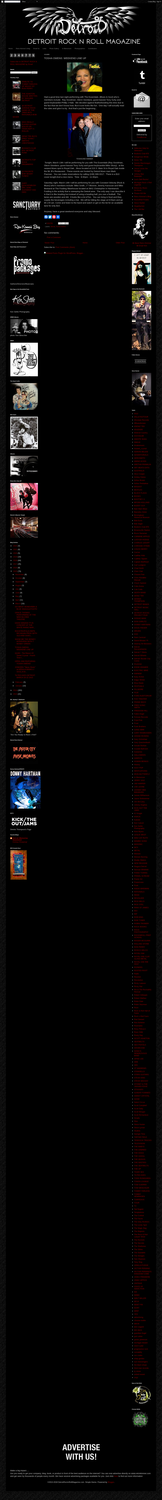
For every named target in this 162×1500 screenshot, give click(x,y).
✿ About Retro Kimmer (141, 243)
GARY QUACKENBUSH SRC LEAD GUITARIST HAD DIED (29, 187)
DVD (136, 634)
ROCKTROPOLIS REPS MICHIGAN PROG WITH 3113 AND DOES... (26, 633)
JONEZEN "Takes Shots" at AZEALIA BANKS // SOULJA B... (25, 669)
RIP (135, 914)
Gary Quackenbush (142, 742)
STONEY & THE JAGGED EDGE (141, 1085)
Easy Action (139, 677)
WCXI (136, 1301)
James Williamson (141, 795)
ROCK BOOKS (140, 927)
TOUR (136, 1203)
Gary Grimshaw (140, 739)
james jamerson (140, 1340)
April (17, 600)
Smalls (137, 1118)
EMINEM (138, 674)
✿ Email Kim (142, 246)
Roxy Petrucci (140, 1029)
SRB (136, 1062)
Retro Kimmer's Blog (142, 196)
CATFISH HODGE (141, 540)
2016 (15, 568)
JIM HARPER (139, 784)
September (20, 582)
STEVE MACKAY (141, 1081)
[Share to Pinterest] (67, 223)
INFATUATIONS (140, 771)
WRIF (136, 1311)
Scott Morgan (139, 1112)
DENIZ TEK (139, 596)
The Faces (138, 1219)
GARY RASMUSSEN (142, 733)
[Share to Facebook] (65, 223)
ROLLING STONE (141, 944)
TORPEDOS (139, 1200)
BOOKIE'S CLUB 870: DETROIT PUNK (29, 150)
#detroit (137, 442)
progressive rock (141, 1349)
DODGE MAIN (140, 618)
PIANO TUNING (140, 873)
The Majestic (139, 1231)
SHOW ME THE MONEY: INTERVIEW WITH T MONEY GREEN (25, 641)
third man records (141, 1368)
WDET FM (138, 1305)
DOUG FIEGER (140, 628)
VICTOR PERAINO (142, 1268)
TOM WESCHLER (141, 1188)
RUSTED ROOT (140, 970)
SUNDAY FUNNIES (142, 1093)
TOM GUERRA (140, 1185)
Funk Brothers (140, 726)
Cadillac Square (140, 559)
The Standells (139, 1253)
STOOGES (138, 1089)
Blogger (111, 1482)
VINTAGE (138, 1283)
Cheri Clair (138, 571)
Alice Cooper (139, 474)
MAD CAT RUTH (141, 838)
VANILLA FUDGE (141, 1265)
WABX (136, 1295)
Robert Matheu (140, 998)
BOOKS (137, 496)
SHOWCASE (139, 1048)
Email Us (36, 48)
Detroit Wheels (140, 655)
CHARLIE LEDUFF (142, 543)
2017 (15, 564)
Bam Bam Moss (140, 509)
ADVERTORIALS (141, 455)
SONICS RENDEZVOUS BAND (140, 1053)
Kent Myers (139, 832)
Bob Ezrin (138, 521)
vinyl (136, 1378)
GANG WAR (139, 730)
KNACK (137, 817)
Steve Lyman (139, 1128)
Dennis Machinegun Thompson (142, 164)
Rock (136, 1008)
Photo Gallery (54, 48)
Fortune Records (141, 717)
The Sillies (138, 1249)
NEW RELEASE (140, 863)
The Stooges (139, 1256)
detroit (53, 226)
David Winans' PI (141, 641)
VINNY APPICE (140, 1280)
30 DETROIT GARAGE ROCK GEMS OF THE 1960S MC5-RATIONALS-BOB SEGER (25, 111)
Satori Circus (139, 1102)
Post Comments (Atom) (65, 247)
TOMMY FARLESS (142, 1191)
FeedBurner (142, 137)
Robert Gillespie (140, 995)
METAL (137, 851)
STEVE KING (139, 1078)
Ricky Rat (138, 986)
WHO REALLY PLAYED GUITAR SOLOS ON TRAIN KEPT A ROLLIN (29, 126)
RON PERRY (139, 947)
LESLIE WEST (140, 835)
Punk (136, 885)
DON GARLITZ (140, 622)
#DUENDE (138, 430)
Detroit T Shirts (140, 652)
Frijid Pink (138, 720)
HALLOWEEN (140, 755)
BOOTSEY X (139, 499)
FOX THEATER (140, 699)
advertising (138, 1317)
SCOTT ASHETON (142, 1038)
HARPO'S (138, 758)
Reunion (137, 977)
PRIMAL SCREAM (141, 876)
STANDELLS (139, 1071)
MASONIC (138, 844)
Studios (137, 1131)
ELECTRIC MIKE (141, 670)
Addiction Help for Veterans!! (141, 149)
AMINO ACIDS (140, 461)
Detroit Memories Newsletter (20, 839)
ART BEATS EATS (141, 468)
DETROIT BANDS (141, 604)
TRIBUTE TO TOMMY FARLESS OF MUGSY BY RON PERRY (29, 85)
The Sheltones (140, 1246)
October (19, 578)
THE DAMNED (140, 1150)
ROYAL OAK (139, 953)
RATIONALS (139, 892)
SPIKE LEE (138, 1059)
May (17, 596)
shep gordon (139, 1359)
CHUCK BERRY (140, 549)
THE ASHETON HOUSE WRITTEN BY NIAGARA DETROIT (29, 97)
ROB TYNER (139, 920)
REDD (136, 895)
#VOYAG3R (139, 436)
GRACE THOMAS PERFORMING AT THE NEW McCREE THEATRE (25, 616)
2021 (15, 549)
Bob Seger (138, 524)
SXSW (137, 1099)
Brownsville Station (142, 530)
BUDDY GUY (139, 506)
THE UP (137, 1169)
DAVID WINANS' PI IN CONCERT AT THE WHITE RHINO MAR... (25, 625)
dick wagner (139, 1327)
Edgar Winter (139, 680)
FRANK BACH (140, 702)
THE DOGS (139, 1153)
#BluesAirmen (140, 423)
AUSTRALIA (139, 471)
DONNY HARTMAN (142, 625)
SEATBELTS (139, 1042)
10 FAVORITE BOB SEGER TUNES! (27, 173)
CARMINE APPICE (142, 536)
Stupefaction (139, 206)
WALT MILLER (140, 1298)
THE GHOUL (139, 1156)
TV (135, 1206)
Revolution (138, 980)
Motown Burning (140, 857)
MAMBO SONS (140, 841)
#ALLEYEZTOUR (141, 417)
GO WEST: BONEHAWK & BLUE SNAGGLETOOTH (26, 608)
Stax (136, 1121)
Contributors (92, 48)
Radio (136, 974)
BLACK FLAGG (140, 493)
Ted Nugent (138, 1209)
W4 (135, 1292)
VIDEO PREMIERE (142, 1277)
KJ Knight (138, 813)
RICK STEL (139, 905)
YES (136, 1314)
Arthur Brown (139, 480)
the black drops (140, 1365)
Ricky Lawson (140, 983)
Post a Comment (54, 237)
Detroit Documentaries (140, 648)
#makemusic (139, 445)
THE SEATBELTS (141, 1166)
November (19, 574)
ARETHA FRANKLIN (142, 464)
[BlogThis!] (61, 223)
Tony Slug (138, 1262)
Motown (137, 854)
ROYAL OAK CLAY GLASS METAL (142, 958)
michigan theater (141, 1343)
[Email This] (59, 223)
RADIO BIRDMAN (141, 889)
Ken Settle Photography (139, 827)
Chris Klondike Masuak (140, 579)
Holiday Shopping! (20, 842)
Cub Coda (138, 589)
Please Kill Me (140, 193)
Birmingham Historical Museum (142, 516)
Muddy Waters (140, 860)
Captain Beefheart (141, 562)
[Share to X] (63, 223)
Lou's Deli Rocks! (141, 179)
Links (44, 48)
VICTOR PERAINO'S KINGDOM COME (142, 1273)
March (18, 604)
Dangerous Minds (141, 157)
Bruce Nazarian (140, 533)
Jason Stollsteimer (141, 798)
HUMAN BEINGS (141, 761)
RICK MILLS (139, 901)
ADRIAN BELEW (141, 452)
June (17, 593)
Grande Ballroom (141, 749)
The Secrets (139, 1243)
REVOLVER (139, 898)
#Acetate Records (141, 420)
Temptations (139, 1212)
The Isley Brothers (141, 1222)
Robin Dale (138, 1001)
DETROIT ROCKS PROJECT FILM (141, 614)
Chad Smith (139, 568)
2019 (15, 557)
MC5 (136, 847)
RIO (135, 911)
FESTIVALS (139, 686)
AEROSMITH (139, 458)
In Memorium (66, 48)
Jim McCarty (139, 802)
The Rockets (139, 1240)
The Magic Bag (140, 1228)
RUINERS (138, 967)
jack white (138, 1336)
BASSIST (138, 487)
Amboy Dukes (140, 477)
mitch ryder (138, 1346)
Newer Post (49, 243)
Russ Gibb (138, 1032)
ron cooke (138, 1355)
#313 (136, 414)
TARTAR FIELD (140, 1137)
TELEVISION (139, 1143)
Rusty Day (138, 1035)
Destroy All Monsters (142, 644)
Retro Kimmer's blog (23, 48)
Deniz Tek (138, 160)
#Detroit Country (141, 433)
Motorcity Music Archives (140, 189)
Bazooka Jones (140, 512)
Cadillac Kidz (139, 555)
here (116, 1476)
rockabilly (138, 1352)
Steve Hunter (139, 203)
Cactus (137, 552)
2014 (15, 690)
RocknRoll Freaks (141, 200)
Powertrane (138, 882)
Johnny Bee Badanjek (139, 175)
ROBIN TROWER (141, 924)
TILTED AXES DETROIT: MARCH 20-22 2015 (25, 676)
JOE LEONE (139, 787)
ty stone (137, 1371)
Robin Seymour (140, 1004)
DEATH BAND (140, 593)
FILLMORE (138, 689)
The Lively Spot (140, 1225)
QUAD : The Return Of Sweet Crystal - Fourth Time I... (25, 655)
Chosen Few (139, 574)
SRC (136, 1065)
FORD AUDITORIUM (142, 696)
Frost (136, 723)
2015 (15, 571)
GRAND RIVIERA (141, 736)
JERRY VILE (139, 780)
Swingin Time (139, 1134)
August (18, 585)
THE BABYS (139, 1147)
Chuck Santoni (140, 583)
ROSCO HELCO (141, 950)
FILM (136, 693)
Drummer (138, 664)
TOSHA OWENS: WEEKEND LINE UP (24, 648)
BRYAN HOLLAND (141, 502)
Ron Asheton (139, 1023)
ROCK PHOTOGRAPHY (141, 931)
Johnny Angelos (140, 805)
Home (10, 48)
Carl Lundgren (140, 565)
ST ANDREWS (140, 1068)
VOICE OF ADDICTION (139, 1288)
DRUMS (137, 631)
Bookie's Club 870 (141, 154)
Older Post (120, 243)
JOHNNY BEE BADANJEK (140, 791)
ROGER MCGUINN (142, 941)
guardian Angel (140, 1333)
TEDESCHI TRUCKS (142, 1140)
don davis (138, 1330)
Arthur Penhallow (141, 483)
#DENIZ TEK (139, 426)
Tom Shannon (139, 1259)
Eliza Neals (138, 683)
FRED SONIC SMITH (139, 706)
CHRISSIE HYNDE (142, 546)
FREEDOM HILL (141, 711)
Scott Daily (138, 1109)
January (19, 686)
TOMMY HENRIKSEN (139, 1195)
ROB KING (138, 917)
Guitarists (138, 752)
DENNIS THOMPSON (139, 600)
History (137, 765)
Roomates (138, 1026)
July (17, 589)
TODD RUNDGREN (142, 1178)
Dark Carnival (139, 637)
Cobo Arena (139, 586)
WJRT (136, 1308)
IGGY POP (138, 768)
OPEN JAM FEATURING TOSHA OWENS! (25, 662)
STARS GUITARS (141, 1075)
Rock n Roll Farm (141, 1016)
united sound (139, 1374)
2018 (15, 560)
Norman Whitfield (141, 870)
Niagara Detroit (140, 866)
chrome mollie (140, 1320)
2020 (15, 553)
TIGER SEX (139, 1172)
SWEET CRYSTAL (141, 1096)
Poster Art (138, 879)
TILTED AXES (140, 1175)
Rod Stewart (139, 1019)
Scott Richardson (141, 1115)
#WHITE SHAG (140, 439)
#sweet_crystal (140, 449)
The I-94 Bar (139, 209)
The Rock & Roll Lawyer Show (141, 1235)
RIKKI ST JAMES (141, 908)
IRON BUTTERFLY (142, 774)
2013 (15, 694)
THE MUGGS (139, 1159)
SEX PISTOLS (140, 1045)
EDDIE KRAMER (141, 667)
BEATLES (138, 490)
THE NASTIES (140, 1162)
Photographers (80, 48)
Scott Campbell (140, 1105)
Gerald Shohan (140, 746)
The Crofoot (139, 1215)
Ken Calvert (139, 823)
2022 (15, 546)
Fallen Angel (139, 714)
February (19, 682)
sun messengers (141, 1362)
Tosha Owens (61, 226)
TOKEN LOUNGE (141, 1181)
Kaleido (137, 820)
